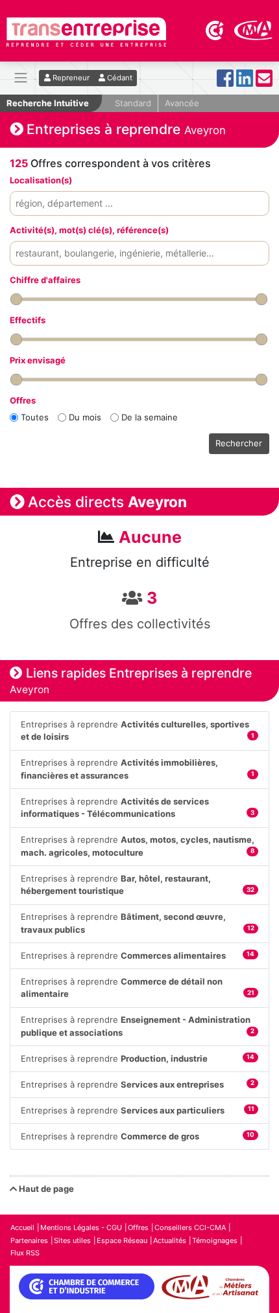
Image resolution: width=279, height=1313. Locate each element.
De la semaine (149, 417)
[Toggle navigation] (20, 78)
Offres (138, 1227)
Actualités (169, 1240)
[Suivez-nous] (225, 82)
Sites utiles (72, 1240)
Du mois (85, 417)
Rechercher (238, 443)
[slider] (16, 299)
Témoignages (214, 1240)
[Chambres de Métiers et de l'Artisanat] (253, 29)
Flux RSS (25, 1252)
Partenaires (29, 1240)
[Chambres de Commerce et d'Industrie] (215, 29)
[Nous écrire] (264, 82)
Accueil (22, 1227)
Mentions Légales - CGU (81, 1227)
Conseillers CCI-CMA (190, 1227)
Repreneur (70, 77)
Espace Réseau (122, 1240)
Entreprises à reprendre (137, 730)
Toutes (35, 417)
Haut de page (45, 1188)
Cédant (118, 77)
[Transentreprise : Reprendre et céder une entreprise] (86, 31)
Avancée (182, 103)
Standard (133, 103)
